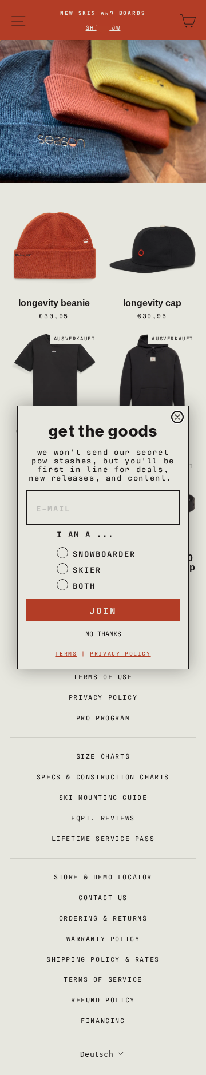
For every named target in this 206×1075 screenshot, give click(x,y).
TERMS (66, 653)
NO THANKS (103, 633)
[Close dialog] (177, 417)
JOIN (103, 610)
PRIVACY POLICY (120, 653)
